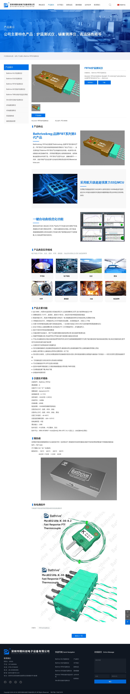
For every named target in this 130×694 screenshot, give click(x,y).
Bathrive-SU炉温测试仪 (62, 663)
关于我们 (76, 663)
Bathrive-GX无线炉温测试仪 (63, 671)
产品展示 (9, 27)
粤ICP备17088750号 (57, 692)
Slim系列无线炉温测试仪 (62, 680)
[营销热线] (127, 612)
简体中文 (122, 5)
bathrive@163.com (14, 673)
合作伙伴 (76, 674)
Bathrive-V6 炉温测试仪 (62, 659)
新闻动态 (76, 667)
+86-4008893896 (13, 670)
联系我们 (91, 82)
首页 (16, 56)
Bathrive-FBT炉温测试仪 (31, 56)
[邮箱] (127, 617)
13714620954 (12, 664)
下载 (104, 82)
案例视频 (76, 671)
